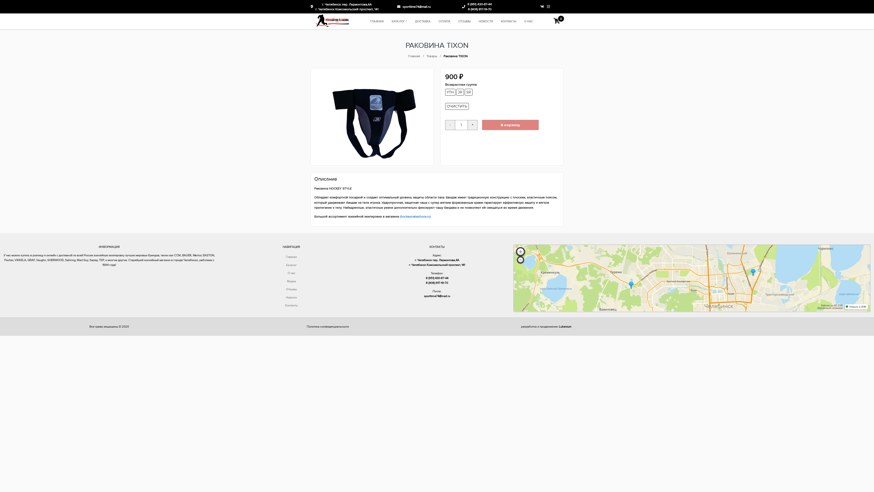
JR (460, 92)
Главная (377, 21)
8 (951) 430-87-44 (479, 4)
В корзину (510, 125)
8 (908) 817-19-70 (480, 9)
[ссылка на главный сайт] (331, 21)
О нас (529, 21)
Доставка (423, 21)
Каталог (398, 21)
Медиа (291, 281)
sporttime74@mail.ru (417, 7)
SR (468, 92)
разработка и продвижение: (546, 326)
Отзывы (464, 21)
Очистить (457, 106)
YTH (450, 92)
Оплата (444, 21)
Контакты (508, 21)
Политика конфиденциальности (328, 326)
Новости (486, 21)
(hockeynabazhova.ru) (415, 216)
